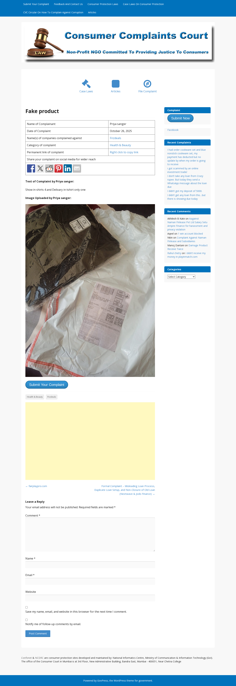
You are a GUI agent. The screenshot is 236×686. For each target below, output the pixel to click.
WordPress (120, 680)
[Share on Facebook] (31, 168)
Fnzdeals (115, 138)
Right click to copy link (124, 152)
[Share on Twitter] (40, 168)
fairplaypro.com (36, 486)
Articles (92, 12)
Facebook (172, 130)
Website (30, 592)
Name (30, 558)
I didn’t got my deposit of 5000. (184, 191)
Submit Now (180, 118)
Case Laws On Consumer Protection (143, 4)
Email (30, 575)
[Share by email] (77, 168)
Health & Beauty (120, 145)
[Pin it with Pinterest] (58, 168)
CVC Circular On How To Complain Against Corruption (53, 12)
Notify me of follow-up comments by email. (53, 624)
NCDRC (39, 657)
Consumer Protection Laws (103, 4)
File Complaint (147, 91)
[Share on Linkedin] (68, 168)
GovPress (102, 680)
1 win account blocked (190, 233)
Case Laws (86, 91)
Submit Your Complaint (36, 4)
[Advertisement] (90, 441)
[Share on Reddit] (49, 168)
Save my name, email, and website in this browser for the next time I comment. (76, 612)
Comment (32, 515)
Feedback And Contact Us (68, 4)
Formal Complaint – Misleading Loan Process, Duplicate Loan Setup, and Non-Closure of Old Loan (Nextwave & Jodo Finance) (124, 489)
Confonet (26, 657)
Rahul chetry (174, 253)
